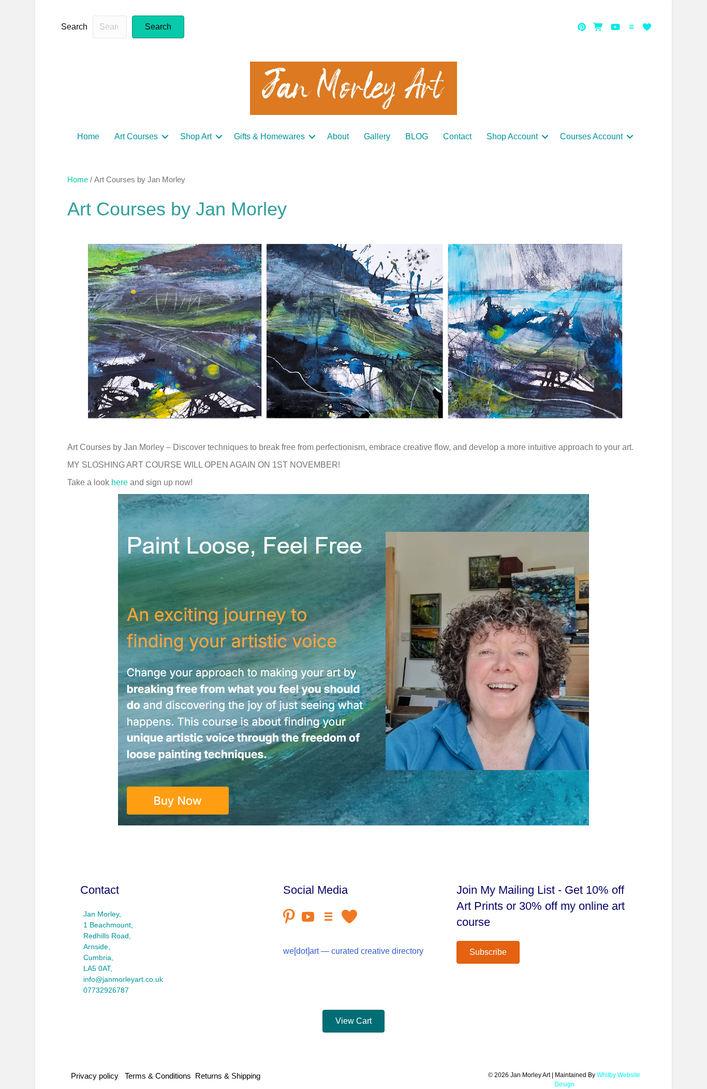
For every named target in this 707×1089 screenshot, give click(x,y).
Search (74, 26)
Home (88, 136)
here (119, 482)
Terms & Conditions (158, 1075)
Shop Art (196, 136)
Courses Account (591, 136)
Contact (457, 136)
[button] (158, 27)
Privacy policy (97, 1075)
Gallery (377, 136)
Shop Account (512, 136)
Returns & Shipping (227, 1075)
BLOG (416, 136)
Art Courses (136, 136)
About (338, 136)
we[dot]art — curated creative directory (353, 951)
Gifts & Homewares (269, 136)
